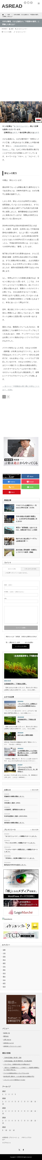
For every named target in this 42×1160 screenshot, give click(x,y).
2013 (4, 1127)
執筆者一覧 (6, 1033)
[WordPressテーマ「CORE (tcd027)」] (21, 884)
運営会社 (6, 1036)
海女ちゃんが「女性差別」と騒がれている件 (13, 637)
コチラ (14, 132)
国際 (4, 950)
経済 (12, 28)
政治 (4, 960)
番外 (4, 976)
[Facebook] (23, 1149)
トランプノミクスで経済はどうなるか (14, 1079)
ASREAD (19, 1157)
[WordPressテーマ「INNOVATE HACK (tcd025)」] (21, 903)
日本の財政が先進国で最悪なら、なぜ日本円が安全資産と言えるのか (26, 519)
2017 (4, 1091)
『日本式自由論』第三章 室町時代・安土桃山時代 (17, 1061)
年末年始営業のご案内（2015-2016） (16, 816)
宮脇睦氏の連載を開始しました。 (14, 796)
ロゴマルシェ (6, 1142)
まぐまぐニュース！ (22, 28)
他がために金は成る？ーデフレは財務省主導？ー (26, 540)
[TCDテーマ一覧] (21, 934)
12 (3, 1103)
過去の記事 (35, 789)
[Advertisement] (19, 49)
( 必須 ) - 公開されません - (14, 591)
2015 (4, 1108)
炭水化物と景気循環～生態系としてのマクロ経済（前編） (26, 551)
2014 (4, 1117)
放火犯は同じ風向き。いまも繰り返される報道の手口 (18, 1076)
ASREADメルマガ (8, 1043)
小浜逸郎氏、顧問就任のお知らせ (14, 809)
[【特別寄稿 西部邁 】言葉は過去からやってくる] (21, 465)
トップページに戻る (21, 646)
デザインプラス (26, 1137)
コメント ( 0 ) (12, 569)
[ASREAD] (12, 6)
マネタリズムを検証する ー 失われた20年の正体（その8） (26, 506)
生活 (4, 973)
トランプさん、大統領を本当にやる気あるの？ (16, 1064)
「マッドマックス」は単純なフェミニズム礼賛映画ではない (27, 705)
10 (31, 1101)
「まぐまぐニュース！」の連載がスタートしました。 (21, 836)
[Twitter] (19, 1149)
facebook (31, 2)
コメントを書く (8, 31)
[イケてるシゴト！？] (21, 926)
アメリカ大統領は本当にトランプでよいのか (16, 1073)
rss (25, 2)
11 (35, 1101)
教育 (4, 963)
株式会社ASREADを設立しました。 (15, 865)
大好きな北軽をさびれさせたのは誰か (29, 637)
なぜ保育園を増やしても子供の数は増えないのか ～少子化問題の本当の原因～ (27, 753)
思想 (4, 956)
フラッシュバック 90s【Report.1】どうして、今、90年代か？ (28, 769)
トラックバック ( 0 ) (30, 569)
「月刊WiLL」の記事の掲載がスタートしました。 (19, 858)
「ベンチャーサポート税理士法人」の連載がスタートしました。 (21, 851)
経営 (4, 983)
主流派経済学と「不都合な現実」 (15, 684)
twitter (28, 2)
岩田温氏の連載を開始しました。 (14, 823)
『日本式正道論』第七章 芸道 (12, 1057)
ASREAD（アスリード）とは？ (12, 1046)
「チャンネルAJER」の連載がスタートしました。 (20, 843)
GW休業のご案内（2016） (12, 803)
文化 (4, 966)
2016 (4, 1098)
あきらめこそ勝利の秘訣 (25, 735)
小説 (4, 953)
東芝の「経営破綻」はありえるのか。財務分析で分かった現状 (26, 529)
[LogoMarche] (21, 912)
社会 (4, 980)
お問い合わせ (7, 1039)
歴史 (4, 970)
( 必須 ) (8, 585)
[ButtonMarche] (21, 919)
